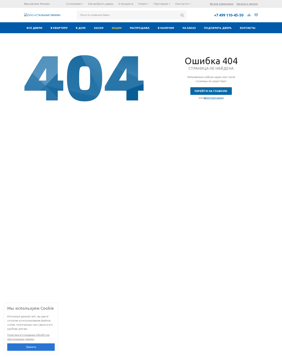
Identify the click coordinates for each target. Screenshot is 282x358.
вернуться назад (214, 98)
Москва (45, 3)
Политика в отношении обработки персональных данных (28, 337)
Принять (31, 347)
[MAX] (202, 14)
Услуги (142, 3)
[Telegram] (193, 14)
